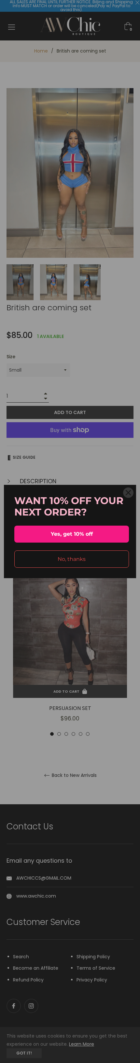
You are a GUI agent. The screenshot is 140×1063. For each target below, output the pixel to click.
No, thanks (72, 559)
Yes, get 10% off (72, 534)
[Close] (128, 493)
